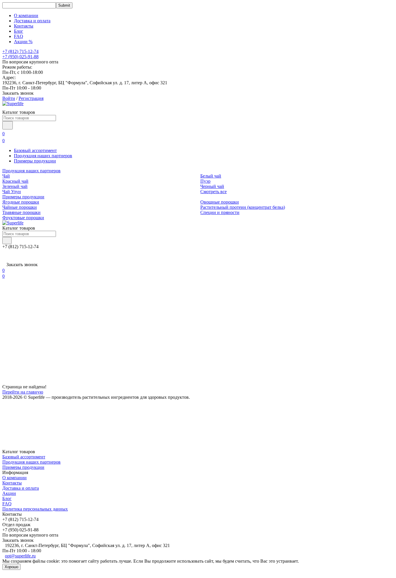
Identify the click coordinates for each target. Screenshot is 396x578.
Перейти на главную (22, 391)
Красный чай (15, 181)
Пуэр (205, 181)
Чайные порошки (19, 207)
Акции (9, 493)
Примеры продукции (35, 160)
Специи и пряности (219, 212)
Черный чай (212, 186)
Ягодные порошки (20, 202)
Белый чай (210, 175)
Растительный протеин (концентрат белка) (242, 207)
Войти (8, 98)
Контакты (23, 25)
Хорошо (11, 567)
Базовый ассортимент (35, 150)
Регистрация (31, 98)
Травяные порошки (21, 212)
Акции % (23, 41)
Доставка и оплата (32, 20)
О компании (26, 15)
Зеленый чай (15, 186)
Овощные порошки (219, 202)
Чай (6, 175)
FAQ (18, 36)
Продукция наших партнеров (43, 155)
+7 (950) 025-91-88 (20, 56)
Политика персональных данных (35, 508)
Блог (18, 31)
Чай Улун (11, 191)
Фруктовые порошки (23, 217)
